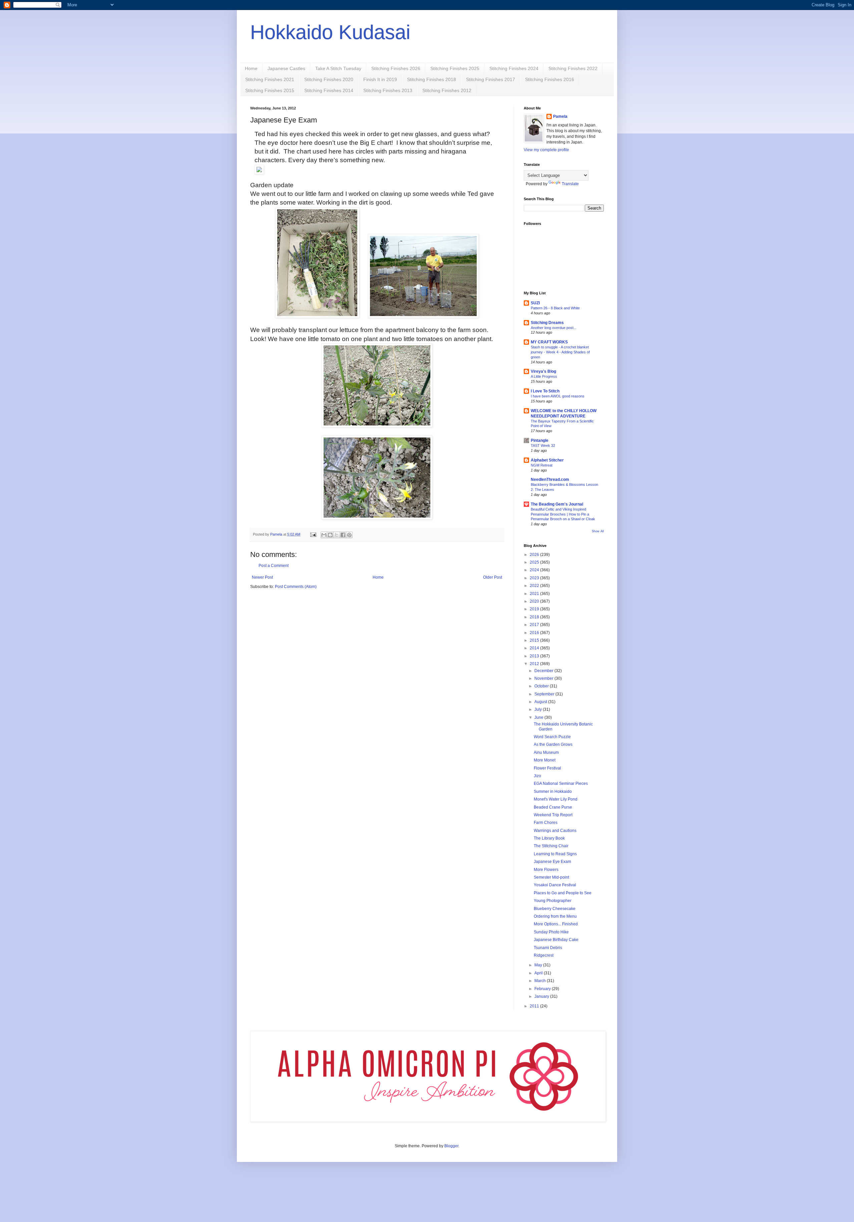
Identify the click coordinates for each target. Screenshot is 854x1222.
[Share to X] (336, 535)
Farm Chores (545, 822)
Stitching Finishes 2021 (269, 79)
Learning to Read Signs (555, 854)
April (539, 973)
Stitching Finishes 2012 (446, 90)
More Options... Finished (556, 924)
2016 (535, 632)
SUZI (535, 303)
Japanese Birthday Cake (556, 939)
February (543, 988)
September (544, 694)
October (542, 686)
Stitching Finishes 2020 (328, 79)
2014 (535, 648)
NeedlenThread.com (550, 479)
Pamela (560, 116)
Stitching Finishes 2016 (549, 79)
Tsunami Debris (548, 947)
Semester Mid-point (551, 877)
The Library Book (549, 838)
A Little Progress (544, 376)
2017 (535, 624)
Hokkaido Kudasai (330, 32)
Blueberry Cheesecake (554, 908)
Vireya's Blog (543, 371)
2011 (535, 1006)
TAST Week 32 (543, 445)
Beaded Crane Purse (553, 807)
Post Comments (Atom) (296, 586)
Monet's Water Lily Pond (555, 799)
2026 (535, 554)
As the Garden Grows (553, 744)
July (538, 709)
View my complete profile (546, 149)
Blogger (451, 1146)
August (541, 701)
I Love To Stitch (545, 391)
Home (251, 68)
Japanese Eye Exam (552, 861)
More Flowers (546, 869)
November (544, 678)
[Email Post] (313, 534)
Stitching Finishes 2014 (328, 90)
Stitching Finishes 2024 (513, 68)
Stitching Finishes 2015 (269, 90)
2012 (535, 663)
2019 (535, 609)
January (542, 996)
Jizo (537, 776)
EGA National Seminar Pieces (561, 783)
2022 (535, 585)
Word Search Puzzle (552, 736)
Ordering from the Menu (555, 916)
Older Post (492, 577)
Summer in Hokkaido (553, 791)
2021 (535, 593)
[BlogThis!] (330, 535)
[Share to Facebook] (343, 535)
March (540, 980)
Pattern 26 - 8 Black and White (555, 308)
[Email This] (324, 535)
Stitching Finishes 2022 (572, 68)
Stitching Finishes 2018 (431, 79)
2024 (535, 570)
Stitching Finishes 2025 (454, 68)
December (544, 670)
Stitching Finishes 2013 (387, 90)
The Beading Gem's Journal (557, 504)
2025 (535, 562)
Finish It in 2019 (380, 79)
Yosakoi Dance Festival (555, 885)
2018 (535, 617)
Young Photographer (552, 900)
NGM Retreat (541, 465)
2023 (535, 578)
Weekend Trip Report (553, 815)
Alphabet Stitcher (547, 460)
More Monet (544, 760)
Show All (598, 531)
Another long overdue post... (553, 328)
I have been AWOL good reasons (557, 396)
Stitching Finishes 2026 (395, 68)
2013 (535, 656)
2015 (535, 640)
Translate (570, 184)
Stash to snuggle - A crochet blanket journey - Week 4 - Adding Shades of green (560, 352)
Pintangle (539, 440)
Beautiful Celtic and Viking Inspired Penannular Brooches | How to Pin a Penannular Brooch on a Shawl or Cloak (563, 514)
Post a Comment (274, 565)
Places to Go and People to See (562, 893)
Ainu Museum (546, 752)
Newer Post (262, 577)
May (538, 965)
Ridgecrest (543, 955)
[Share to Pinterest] (349, 535)
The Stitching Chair (551, 846)
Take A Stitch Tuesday (338, 68)
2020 (535, 601)
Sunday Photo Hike (551, 932)
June (539, 717)
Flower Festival (547, 768)
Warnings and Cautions (555, 830)
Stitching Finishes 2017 (490, 79)
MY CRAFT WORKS (549, 342)
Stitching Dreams (547, 322)
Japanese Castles (286, 68)
